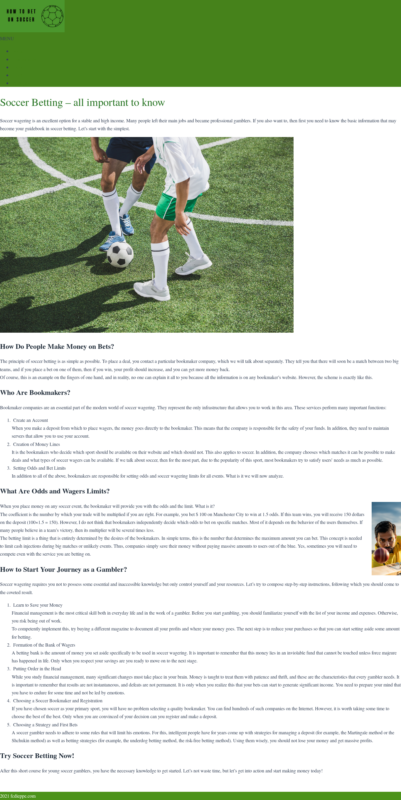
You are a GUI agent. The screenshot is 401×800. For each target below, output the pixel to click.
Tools (17, 67)
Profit (17, 75)
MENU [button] (7, 38)
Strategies (21, 83)
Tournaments (24, 59)
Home (17, 51)
